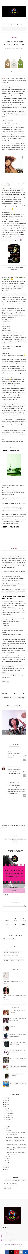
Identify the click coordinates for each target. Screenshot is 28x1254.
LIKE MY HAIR (13, 1026)
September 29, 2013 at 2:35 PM (15, 753)
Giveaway (25, 949)
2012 (6, 1169)
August (8, 1119)
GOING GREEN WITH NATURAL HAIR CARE (17, 1137)
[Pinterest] (16, 1252)
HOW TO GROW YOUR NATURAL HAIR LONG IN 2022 (15, 996)
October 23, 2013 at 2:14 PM (14, 785)
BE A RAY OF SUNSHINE (10, 731)
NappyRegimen (15, 955)
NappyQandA (7, 955)
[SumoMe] (25, 1252)
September (9, 1117)
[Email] (21, 1252)
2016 (6, 1160)
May (7, 1126)
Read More (15, 842)
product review (19, 960)
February (8, 1156)
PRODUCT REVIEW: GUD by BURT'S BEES (16, 1145)
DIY (4, 949)
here (16, 71)
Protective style (19, 957)
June (7, 1124)
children (12, 960)
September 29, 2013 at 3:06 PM (15, 769)
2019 (6, 1104)
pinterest (7, 926)
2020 (6, 1102)
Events (8, 949)
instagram (23, 920)
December (8, 1111)
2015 (6, 1162)
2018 (6, 1106)
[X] (11, 1252)
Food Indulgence (16, 949)
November (8, 1113)
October (8, 1115)
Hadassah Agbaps (14, 767)
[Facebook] (7, 1252)
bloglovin (15, 926)
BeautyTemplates (17, 1244)
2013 (6, 1167)
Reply (25, 759)
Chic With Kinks (13, 783)
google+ (23, 926)
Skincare (6, 960)
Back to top (22, 1246)
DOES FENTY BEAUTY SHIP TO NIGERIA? (13, 981)
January (8, 1158)
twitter (15, 920)
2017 (6, 1108)
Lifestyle (14, 37)
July (7, 1121)
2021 (6, 1100)
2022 (6, 1098)
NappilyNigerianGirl (14, 952)
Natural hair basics (8, 957)
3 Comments (5, 693)
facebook (7, 920)
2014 (6, 1165)
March (7, 1130)
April (7, 1128)
